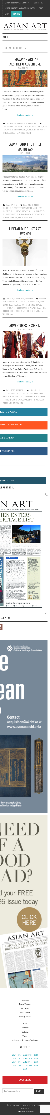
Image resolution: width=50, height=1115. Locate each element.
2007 (25, 1065)
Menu (5, 37)
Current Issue (11, 123)
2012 (25, 1061)
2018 (20, 1058)
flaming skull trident (10, 304)
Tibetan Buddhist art (23, 133)
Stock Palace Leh (38, 214)
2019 (14, 1058)
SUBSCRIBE (25, 1080)
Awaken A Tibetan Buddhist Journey (32, 301)
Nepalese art (31, 129)
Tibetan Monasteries (25, 217)
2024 (14, 1055)
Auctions (25, 1027)
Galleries (25, 1031)
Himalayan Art (7, 126)
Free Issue (25, 1008)
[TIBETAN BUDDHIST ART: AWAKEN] (25, 252)
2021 (30, 1055)
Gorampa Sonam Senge (27, 304)
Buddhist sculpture (18, 393)
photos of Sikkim (16, 399)
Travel (25, 1036)
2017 (25, 1058)
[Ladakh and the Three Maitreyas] (25, 163)
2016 (30, 1058)
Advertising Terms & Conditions (25, 1040)
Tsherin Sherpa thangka (34, 311)
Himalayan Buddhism (20, 126)
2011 (30, 1061)
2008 (20, 1065)
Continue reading (25, 115)
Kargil (13, 211)
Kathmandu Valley (19, 129)
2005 (36, 1065)
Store (17, 13)
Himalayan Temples (35, 126)
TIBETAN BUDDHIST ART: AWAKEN (25, 231)
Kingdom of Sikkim (30, 396)
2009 (14, 1065)
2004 (25, 1069)
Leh (3, 214)
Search (39, 1091)
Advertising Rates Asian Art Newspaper (20, 8)
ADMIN (7, 13)
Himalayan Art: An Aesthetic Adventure (25, 61)
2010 (36, 1061)
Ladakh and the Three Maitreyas (25, 146)
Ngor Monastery (23, 308)
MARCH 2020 (10, 390)
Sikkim (25, 399)
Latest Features (25, 1004)
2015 (36, 1058)
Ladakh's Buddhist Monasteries (33, 211)
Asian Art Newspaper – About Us (17, 2)
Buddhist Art (28, 205)
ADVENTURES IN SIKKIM (25, 325)
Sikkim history (33, 399)
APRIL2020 (9, 298)
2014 (14, 1061)
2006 (30, 1065)
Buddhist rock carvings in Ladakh (24, 208)
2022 (25, 1055)
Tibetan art (41, 129)
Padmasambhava (35, 308)
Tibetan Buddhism (8, 133)
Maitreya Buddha (12, 214)
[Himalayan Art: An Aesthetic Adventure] (25, 78)
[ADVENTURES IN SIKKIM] (25, 344)
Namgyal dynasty (25, 214)
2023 (20, 1055)
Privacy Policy (25, 1016)
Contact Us (38, 2)
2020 (36, 1055)
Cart (41, 8)
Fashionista (20, 1111)
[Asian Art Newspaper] (25, 26)
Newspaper (32, 123)
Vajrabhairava (7, 314)
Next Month (25, 1012)
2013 (20, 1061)
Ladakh (19, 211)
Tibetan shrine (18, 402)
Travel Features (11, 205)
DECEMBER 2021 (22, 123)
